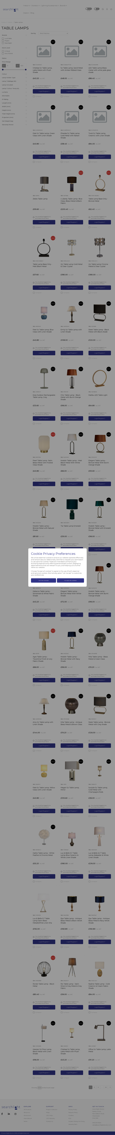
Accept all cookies (70, 580)
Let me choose (43, 580)
